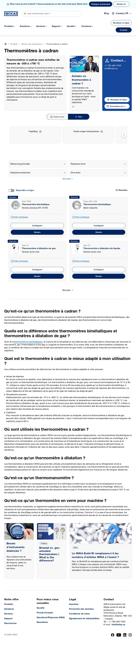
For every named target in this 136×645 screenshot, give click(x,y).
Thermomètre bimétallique (35, 204)
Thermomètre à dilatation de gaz (39, 248)
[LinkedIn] (124, 635)
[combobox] (37, 164)
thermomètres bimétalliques (27, 342)
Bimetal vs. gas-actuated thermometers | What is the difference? (49, 554)
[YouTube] (118, 635)
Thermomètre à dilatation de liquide (101, 248)
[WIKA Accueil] (11, 13)
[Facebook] (112, 635)
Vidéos (44, 543)
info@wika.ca (110, 68)
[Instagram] (130, 635)
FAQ (75, 548)
